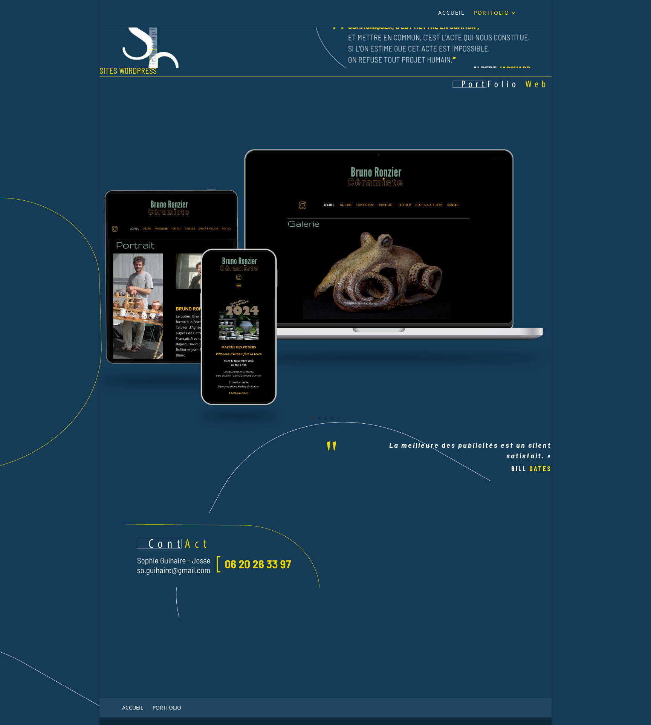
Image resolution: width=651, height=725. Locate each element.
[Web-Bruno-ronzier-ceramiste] (325, 430)
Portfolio (491, 13)
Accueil (451, 13)
